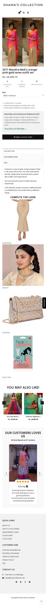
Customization (11, 157)
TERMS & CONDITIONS (10, 557)
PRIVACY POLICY (8, 560)
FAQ (5, 163)
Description (9, 151)
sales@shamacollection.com (15, 578)
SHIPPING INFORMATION (11, 550)
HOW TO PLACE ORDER (10, 529)
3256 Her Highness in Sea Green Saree (33, 416)
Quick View (13, 412)
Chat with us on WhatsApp (14, 575)
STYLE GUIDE (7, 539)
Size (4, 92)
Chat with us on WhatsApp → (15, 129)
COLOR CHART (7, 535)
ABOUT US (6, 525)
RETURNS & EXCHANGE (10, 553)
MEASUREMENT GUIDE (10, 532)
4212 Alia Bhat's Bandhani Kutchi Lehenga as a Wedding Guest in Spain (12, 416)
